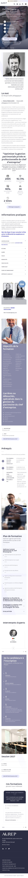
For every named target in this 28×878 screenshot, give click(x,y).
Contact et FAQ (5, 870)
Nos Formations (10, 48)
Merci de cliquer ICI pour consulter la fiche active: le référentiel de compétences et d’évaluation (13, 234)
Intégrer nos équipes (7, 862)
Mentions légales (6, 860)
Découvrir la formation (10, 820)
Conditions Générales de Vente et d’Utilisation (13, 868)
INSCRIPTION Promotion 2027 (11, 43)
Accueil (3, 48)
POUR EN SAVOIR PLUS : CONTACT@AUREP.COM (8, 526)
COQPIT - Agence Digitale (18, 876)
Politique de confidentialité (9, 864)
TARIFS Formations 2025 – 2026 (9, 866)
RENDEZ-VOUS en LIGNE (9, 308)
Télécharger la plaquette (9, 39)
